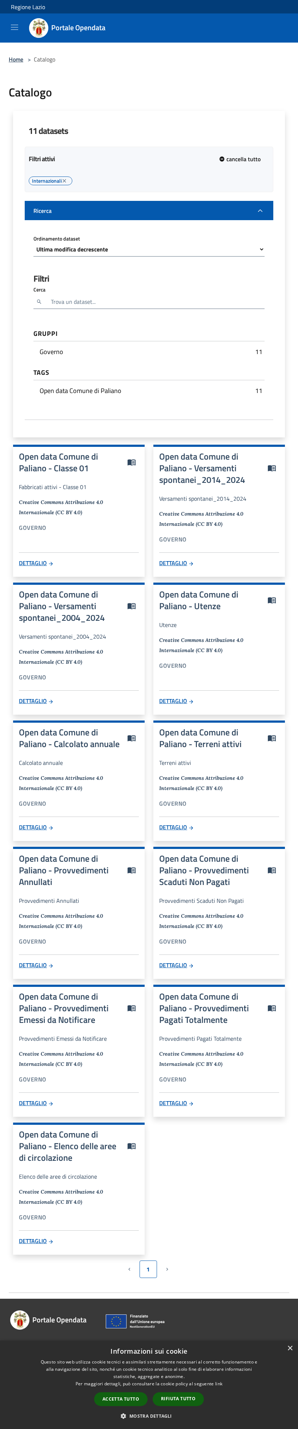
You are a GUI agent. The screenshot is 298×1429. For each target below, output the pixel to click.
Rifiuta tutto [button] (178, 1399)
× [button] (290, 1348)
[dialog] (149, 1385)
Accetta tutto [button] (120, 1399)
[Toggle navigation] (14, 27)
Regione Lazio (28, 7)
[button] (149, 1416)
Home (16, 59)
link (218, 1384)
